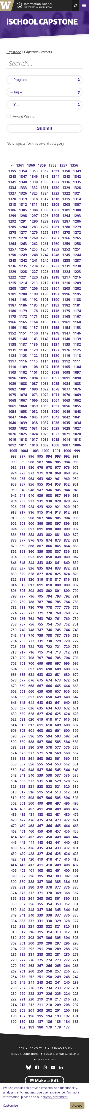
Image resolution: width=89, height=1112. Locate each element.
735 (75, 635)
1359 (42, 165)
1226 (44, 271)
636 (31, 708)
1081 (23, 389)
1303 (44, 209)
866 (49, 545)
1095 (23, 377)
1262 (34, 243)
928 (67, 500)
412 (31, 864)
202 (49, 1010)
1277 (23, 232)
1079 (44, 389)
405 (22, 870)
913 (58, 512)
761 (58, 618)
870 (13, 545)
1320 (12, 198)
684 (31, 674)
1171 (34, 316)
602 (49, 730)
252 (31, 976)
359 (75, 898)
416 (67, 859)
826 (49, 573)
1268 (44, 237)
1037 (44, 422)
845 (22, 562)
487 (75, 808)
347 (40, 909)
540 (31, 775)
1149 (44, 333)
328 (67, 920)
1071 (55, 394)
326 (13, 926)
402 (49, 870)
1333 (23, 187)
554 (49, 764)
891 (40, 528)
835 (40, 568)
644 (31, 702)
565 (22, 758)
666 (49, 685)
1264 (12, 243)
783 (75, 601)
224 (67, 993)
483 (40, 814)
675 (40, 680)
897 (58, 523)
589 (22, 741)
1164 (34, 321)
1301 (66, 209)
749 (22, 629)
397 (22, 875)
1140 (66, 338)
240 (67, 982)
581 (22, 747)
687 (75, 668)
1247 (44, 254)
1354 (23, 170)
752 (67, 624)
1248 (34, 254)
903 (75, 517)
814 (13, 584)
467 (40, 825)
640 (67, 702)
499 (40, 803)
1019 (12, 439)
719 (75, 646)
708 (31, 657)
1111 (77, 361)
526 (13, 786)
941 (22, 495)
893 (22, 528)
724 (31, 646)
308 (31, 937)
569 (58, 752)
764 (31, 618)
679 (75, 674)
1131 (12, 349)
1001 (56, 450)
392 (67, 875)
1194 (12, 299)
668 (31, 685)
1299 (12, 215)
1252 (66, 249)
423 (75, 853)
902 (13, 523)
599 (75, 730)
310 (13, 937)
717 (22, 652)
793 (58, 596)
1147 (66, 333)
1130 (23, 349)
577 (58, 747)
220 (31, 999)
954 (49, 484)
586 (49, 741)
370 (49, 892)
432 (67, 847)
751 (75, 624)
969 (58, 472)
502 (13, 803)
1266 (66, 237)
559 (75, 758)
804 (31, 590)
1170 (44, 316)
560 (67, 758)
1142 (44, 338)
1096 (12, 377)
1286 (77, 221)
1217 (66, 277)
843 (40, 562)
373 (22, 892)
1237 (77, 260)
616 (67, 719)
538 (49, 775)
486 (13, 814)
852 (31, 556)
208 (67, 1004)
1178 (34, 310)
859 (40, 551)
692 (31, 668)
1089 (12, 383)
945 (58, 489)
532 (31, 780)
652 (31, 696)
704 (67, 657)
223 (75, 993)
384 (67, 881)
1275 (44, 232)
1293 (77, 215)
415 (75, 859)
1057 (55, 405)
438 (13, 847)
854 (13, 556)
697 (58, 663)
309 (22, 937)
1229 (12, 271)
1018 (23, 439)
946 (49, 489)
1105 (66, 366)
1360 (31, 165)
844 (31, 562)
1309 (55, 204)
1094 (34, 377)
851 (40, 556)
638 (13, 708)
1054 (12, 411)
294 (13, 948)
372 (31, 892)
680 (67, 674)
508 (31, 797)
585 (58, 741)
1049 (66, 411)
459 (40, 831)
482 (49, 814)
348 (31, 909)
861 (22, 551)
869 (22, 545)
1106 (55, 366)
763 (40, 618)
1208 (12, 288)
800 (67, 590)
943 (75, 489)
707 (40, 657)
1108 (34, 366)
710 (13, 657)
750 (13, 629)
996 (31, 456)
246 (13, 982)
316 (31, 931)
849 (58, 556)
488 (67, 808)
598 (13, 736)
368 (67, 892)
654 (13, 696)
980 (31, 467)
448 (67, 836)
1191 (44, 299)
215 (75, 999)
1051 (44, 411)
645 (22, 702)
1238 (66, 260)
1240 (44, 260)
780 (31, 607)
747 (40, 629)
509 (22, 797)
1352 (44, 170)
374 (13, 892)
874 (49, 540)
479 (75, 814)
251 (40, 976)
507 (40, 797)
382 (13, 887)
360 (67, 898)
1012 (12, 445)
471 (75, 819)
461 (22, 831)
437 (22, 847)
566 (13, 758)
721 (58, 646)
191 (75, 1015)
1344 (55, 176)
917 (22, 512)
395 (40, 875)
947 (40, 489)
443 (40, 842)
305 (58, 937)
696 (67, 663)
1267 (55, 237)
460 (31, 831)
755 (40, 624)
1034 (77, 422)
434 (49, 847)
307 (40, 937)
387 (40, 881)
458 (49, 831)
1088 (23, 383)
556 (31, 764)
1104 (77, 366)
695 (75, 663)
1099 (55, 372)
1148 (55, 333)
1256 (23, 249)
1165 (23, 321)
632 (67, 708)
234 (49, 987)
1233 (44, 265)
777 (58, 607)
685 (22, 674)
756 (31, 624)
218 (49, 999)
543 (75, 769)
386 (49, 881)
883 (40, 534)
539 (40, 775)
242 (49, 982)
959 (75, 478)
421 (22, 859)
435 (40, 847)
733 (22, 640)
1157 (34, 327)
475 (40, 819)
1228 (23, 271)
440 (67, 842)
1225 (55, 271)
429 (22, 853)
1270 (23, 237)
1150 (34, 333)
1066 (34, 400)
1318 (34, 198)
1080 (34, 389)
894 (13, 528)
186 (49, 1021)
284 (31, 954)
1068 (12, 400)
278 (13, 959)
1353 (34, 170)
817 (58, 579)
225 (58, 993)
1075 (12, 394)
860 (31, 551)
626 (49, 713)
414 (13, 864)
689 (58, 668)
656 (67, 691)
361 (58, 898)
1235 (23, 265)
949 (22, 489)
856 (67, 551)
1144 (23, 338)
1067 (23, 400)
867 (40, 545)
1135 (44, 344)
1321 (77, 193)
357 (22, 903)
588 (31, 741)
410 (49, 864)
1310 (44, 204)
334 (13, 920)
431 (75, 847)
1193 (23, 299)
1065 (44, 400)
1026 (12, 433)
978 (49, 467)
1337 (55, 181)
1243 (12, 260)
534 (13, 780)
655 (75, 691)
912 (67, 512)
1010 (34, 445)
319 (75, 926)
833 (58, 568)
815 (75, 579)
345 (58, 909)
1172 (23, 316)
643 (40, 702)
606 (13, 730)
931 (40, 500)
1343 (66, 176)
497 (58, 803)
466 (49, 825)
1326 (23, 193)
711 (75, 652)
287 (75, 948)
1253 (55, 249)
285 (22, 954)
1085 (55, 383)
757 (22, 624)
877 (22, 540)
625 (58, 713)
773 (22, 612)
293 (22, 948)
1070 (66, 394)
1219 (44, 277)
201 (58, 1010)
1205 (44, 288)
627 (40, 713)
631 (75, 708)
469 (22, 825)
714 (49, 652)
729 (58, 640)
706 (49, 657)
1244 (77, 254)
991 (75, 456)
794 (49, 596)
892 (31, 528)
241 (58, 982)
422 (13, 859)
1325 (34, 193)
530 (49, 780)
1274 (55, 232)
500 (31, 803)
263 (75, 965)
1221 (23, 277)
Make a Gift (46, 1080)
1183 (55, 305)
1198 (44, 293)
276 (31, 959)
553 (58, 764)
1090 (77, 377)
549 (22, 769)
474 (49, 819)
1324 (44, 193)
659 (40, 691)
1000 (67, 450)
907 (40, 517)
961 (58, 478)
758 (13, 624)
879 (75, 534)
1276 (34, 232)
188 (31, 1021)
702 (13, 663)
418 (49, 859)
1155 (55, 327)
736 (67, 635)
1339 (34, 181)
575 (75, 747)
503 (75, 797)
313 (58, 931)
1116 (23, 361)
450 (49, 836)
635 (40, 708)
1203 (66, 288)
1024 (34, 433)
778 (49, 607)
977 (58, 467)
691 (40, 668)
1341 (12, 181)
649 (58, 696)
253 (22, 976)
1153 (77, 327)
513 (58, 792)
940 (31, 495)
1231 (66, 265)
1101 (34, 372)
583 (75, 741)
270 (13, 965)
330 (49, 920)
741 (22, 635)
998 (13, 456)
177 (67, 1027)
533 (22, 780)
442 (49, 842)
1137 (23, 344)
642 (49, 702)
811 (40, 584)
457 (58, 831)
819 (40, 579)
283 (40, 954)
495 (75, 803)
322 (49, 926)
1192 (34, 299)
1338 (44, 181)
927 (75, 500)
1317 (44, 198)
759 (75, 618)
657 (58, 691)
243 (40, 982)
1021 (66, 433)
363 (40, 898)
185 (58, 1021)
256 (67, 971)
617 (58, 719)
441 (58, 842)
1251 (77, 249)
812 (31, 584)
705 (58, 657)
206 (13, 1010)
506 (49, 797)
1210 (66, 282)
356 (31, 903)
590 (13, 741)
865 (58, 545)
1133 (66, 344)
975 (75, 467)
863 (75, 545)
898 (49, 523)
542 (13, 775)
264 (67, 965)
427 (40, 853)
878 (13, 540)
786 (49, 601)
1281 (55, 226)
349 (22, 909)
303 (75, 937)
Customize (10, 1105)
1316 (55, 198)
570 (49, 752)
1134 (55, 344)
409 (58, 864)
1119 (66, 355)
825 (58, 573)
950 (13, 489)
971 (40, 472)
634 (49, 708)
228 (31, 993)
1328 (77, 187)
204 (31, 1010)
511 (75, 792)
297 (58, 943)
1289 (44, 221)
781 (22, 607)
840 (67, 562)
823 (75, 573)
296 (67, 943)
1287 (66, 221)
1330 (55, 187)
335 (75, 915)
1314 (77, 198)
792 (67, 596)
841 (58, 562)
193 (58, 1015)
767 (75, 612)
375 (75, 887)
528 (67, 780)
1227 (34, 271)
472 (67, 819)
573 (22, 752)
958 (13, 484)
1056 (66, 405)
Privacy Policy (62, 1048)
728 (67, 640)
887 (75, 528)
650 (49, 696)
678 (13, 680)
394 (49, 875)
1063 (66, 400)
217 (58, 999)
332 (31, 920)
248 (67, 976)
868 (31, 545)
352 (67, 903)
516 (31, 792)
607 (75, 724)
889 (58, 528)
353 (58, 903)
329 (58, 920)
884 (31, 534)
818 (49, 579)
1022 (55, 433)
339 (40, 915)
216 (67, 999)
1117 (12, 361)
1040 (12, 422)
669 (22, 685)
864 (67, 545)
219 (40, 999)
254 (13, 976)
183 (75, 1021)
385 (58, 881)
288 (67, 948)
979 (40, 467)
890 (49, 528)
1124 (12, 355)
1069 (77, 394)
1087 (34, 383)
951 (75, 484)
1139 (77, 338)
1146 (77, 333)
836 (31, 568)
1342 (77, 176)
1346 (34, 176)
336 (67, 915)
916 (31, 512)
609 (58, 724)
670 (13, 685)
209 (58, 1004)
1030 (44, 428)
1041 (77, 417)
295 (75, 943)
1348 (12, 176)
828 (31, 573)
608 (67, 724)
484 (31, 814)
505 (58, 797)
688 (67, 668)
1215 (12, 282)
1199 (34, 293)
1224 (66, 271)
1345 (44, 176)
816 (67, 579)
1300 (77, 209)
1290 (34, 221)
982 (13, 467)
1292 (12, 221)
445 (22, 842)
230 (13, 993)
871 (75, 540)
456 (67, 831)
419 (40, 859)
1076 (77, 389)
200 (67, 1010)
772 (31, 612)
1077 (66, 389)
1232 (55, 265)
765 (22, 618)
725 (22, 646)
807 (75, 584)
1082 (12, 389)
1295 (55, 215)
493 (22, 808)
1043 (55, 417)
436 (31, 847)
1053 (23, 411)
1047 (12, 417)
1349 (77, 170)
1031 (34, 428)
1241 (34, 260)
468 (31, 825)
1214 (23, 282)
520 (67, 786)
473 (58, 819)
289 (58, 948)
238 (13, 987)
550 (13, 769)
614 (13, 724)
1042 (66, 417)
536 (67, 775)
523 (40, 786)
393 (58, 875)
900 (31, 523)
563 (40, 758)
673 (58, 680)
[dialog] (44, 1097)
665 (58, 685)
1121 (44, 355)
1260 (55, 243)
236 (31, 987)
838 (13, 568)
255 (75, 971)
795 (40, 596)
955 (40, 484)
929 (58, 500)
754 (49, 624)
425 (58, 853)
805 (22, 590)
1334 (12, 187)
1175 (66, 310)
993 (58, 456)
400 (67, 870)
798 (13, 596)
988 (31, 461)
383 (75, 881)
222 (13, 999)
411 (40, 864)
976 (67, 467)
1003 (35, 450)
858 (49, 551)
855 (75, 551)
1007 (66, 445)
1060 (23, 405)
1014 (66, 439)
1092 (55, 377)
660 (31, 691)
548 (31, 769)
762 (49, 618)
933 (22, 500)
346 (49, 909)
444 (31, 842)
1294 (66, 215)
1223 (77, 271)
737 (58, 635)
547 (40, 769)
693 (22, 668)
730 (49, 640)
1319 (23, 198)
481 (58, 814)
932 (31, 500)
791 (75, 596)
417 (58, 859)
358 (13, 903)
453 (22, 836)
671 (75, 680)
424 (67, 853)
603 (40, 730)
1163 (44, 321)
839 (75, 562)
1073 (34, 394)
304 (67, 937)
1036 (55, 422)
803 (40, 590)
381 (22, 887)
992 (67, 456)
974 (13, 472)
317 (22, 931)
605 (22, 730)
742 (13, 635)
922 (49, 506)
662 (13, 691)
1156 (44, 327)
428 (31, 853)
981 (22, 467)
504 (67, 797)
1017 (34, 439)
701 (22, 663)
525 (22, 786)
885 (22, 534)
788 (31, 601)
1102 (23, 372)
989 (22, 461)
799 (75, 590)
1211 (55, 282)
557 (22, 764)
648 (67, 696)
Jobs (21, 1048)
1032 (23, 428)
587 (40, 741)
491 (40, 808)
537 (58, 775)
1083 (77, 383)
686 (13, 674)
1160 (77, 321)
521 (58, 786)
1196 (66, 293)
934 (13, 500)
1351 (55, 170)
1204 (55, 288)
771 (40, 612)
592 (67, 736)
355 (40, 903)
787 (40, 601)
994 (49, 456)
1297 (34, 215)
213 (22, 1004)
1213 (34, 282)
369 (58, 892)
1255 (34, 249)
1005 (13, 450)
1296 (44, 215)
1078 (55, 389)
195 (40, 1015)
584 (67, 741)
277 (22, 959)
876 (31, 540)
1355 (12, 170)
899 (40, 523)
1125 (77, 349)
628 (31, 713)
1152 (12, 333)
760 (67, 618)
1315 (66, 198)
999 (77, 450)
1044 (44, 417)
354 (49, 903)
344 (67, 909)
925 (22, 506)
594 (49, 736)
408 (67, 864)
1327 (12, 193)
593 (58, 736)
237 (22, 987)
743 (75, 629)
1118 (77, 355)
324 (31, 926)
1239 (55, 260)
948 (31, 489)
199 (75, 1010)
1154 (66, 327)
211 (40, 1004)
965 (22, 478)
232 (67, 987)
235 (40, 987)
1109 (23, 366)
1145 (12, 338)
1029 (55, 428)
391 (75, 875)
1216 (77, 277)
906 (49, 517)
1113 (55, 361)
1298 (23, 215)
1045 (34, 417)
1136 (34, 344)
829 (22, 573)
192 (67, 1015)
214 (13, 1004)
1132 (77, 344)
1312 (23, 204)
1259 (66, 243)
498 (49, 803)
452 (31, 836)
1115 (34, 361)
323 (40, 926)
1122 (34, 355)
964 (31, 478)
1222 (12, 277)
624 (67, 713)
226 (49, 993)
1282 (44, 226)
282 (49, 954)
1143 (34, 338)
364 (31, 898)
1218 (55, 277)
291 (40, 948)
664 (67, 685)
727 (75, 640)
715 (40, 652)
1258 (77, 243)
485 (22, 814)
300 (31, 943)
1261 (44, 243)
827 (40, 573)
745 (58, 629)
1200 (23, 293)
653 (22, 696)
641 (58, 702)
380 (31, 887)
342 (13, 915)
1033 (12, 428)
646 (13, 702)
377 (58, 887)
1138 (12, 344)
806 (13, 590)
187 (40, 1021)
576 (67, 747)
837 (22, 568)
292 (31, 948)
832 (67, 568)
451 (40, 836)
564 (31, 758)
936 (67, 495)
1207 (23, 288)
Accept (77, 1105)
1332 (34, 187)
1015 (55, 439)
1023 (44, 433)
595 (40, 736)
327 (75, 920)
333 (22, 920)
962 (49, 478)
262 (13, 971)
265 (58, 965)
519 (75, 786)
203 (40, 1010)
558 (13, 764)
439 (75, 842)
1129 (34, 349)
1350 (66, 170)
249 (58, 976)
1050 (55, 411)
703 (75, 657)
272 (67, 959)
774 (13, 612)
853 (22, 556)
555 (40, 764)
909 (22, 517)
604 (31, 730)
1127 (55, 349)
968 (67, 472)
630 (13, 713)
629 (22, 713)
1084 (66, 383)
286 (13, 954)
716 (31, 652)
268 (31, 965)
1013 (77, 439)
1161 (66, 321)
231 (75, 987)
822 (13, 579)
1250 (12, 254)
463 (75, 825)
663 (75, 685)
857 (58, 551)
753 (58, 624)
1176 (55, 310)
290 (49, 948)
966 (13, 478)
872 (67, 540)
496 (67, 803)
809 (58, 584)
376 (67, 887)
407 (75, 864)
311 (75, 931)
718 (13, 652)
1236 (12, 265)
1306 (12, 209)
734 (13, 640)
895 (75, 523)
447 (75, 836)
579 (40, 747)
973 (22, 472)
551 (75, 764)
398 (13, 875)
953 (58, 484)
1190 (55, 299)
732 (31, 640)
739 (40, 635)
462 (13, 831)
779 (40, 607)
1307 (77, 204)
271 (75, 959)
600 (67, 730)
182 (22, 1027)
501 (22, 803)
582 (13, 747)
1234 (34, 265)
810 (49, 584)
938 (49, 495)
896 (67, 523)
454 (13, 836)
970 (49, 472)
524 (31, 786)
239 (75, 982)
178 (58, 1027)
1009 (44, 445)
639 (75, 702)
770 (49, 612)
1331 (44, 187)
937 (58, 495)
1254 (44, 249)
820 (31, 579)
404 (31, 870)
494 (13, 808)
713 (58, 652)
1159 (12, 327)
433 (58, 847)
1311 (34, 204)
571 (40, 752)
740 (31, 635)
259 (40, 971)
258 (49, 971)
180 (40, 1027)
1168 (66, 316)
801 (58, 590)
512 (67, 792)
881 (58, 534)
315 (40, 931)
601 (58, 730)
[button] (75, 5)
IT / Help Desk (47, 1059)
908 (31, 517)
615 (75, 719)
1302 (55, 209)
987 (40, 461)
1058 (44, 405)
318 (13, 931)
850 (49, 556)
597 (22, 736)
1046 (23, 417)
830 (13, 573)
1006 (77, 445)
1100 (44, 372)
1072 (44, 394)
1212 (44, 282)
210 (49, 1004)
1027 (77, 428)
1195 (77, 293)
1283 (34, 226)
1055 (77, 405)
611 (40, 724)
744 (67, 629)
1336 (66, 181)
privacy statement (55, 1097)
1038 (34, 422)
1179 (23, 310)
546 (49, 769)
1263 (23, 243)
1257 (12, 249)
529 (58, 780)
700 (31, 663)
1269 (34, 237)
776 (67, 607)
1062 (77, 400)
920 (67, 506)
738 (49, 635)
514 (49, 792)
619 (40, 719)
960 (67, 478)
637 (22, 708)
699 (40, 663)
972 (31, 472)
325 (22, 926)
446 (13, 842)
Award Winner (24, 116)
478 (13, 819)
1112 (66, 361)
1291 (23, 221)
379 (40, 887)
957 (22, 484)
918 (13, 512)
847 (75, 556)
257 (58, 971)
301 (22, 943)
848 (67, 556)
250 (49, 976)
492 (31, 808)
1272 (77, 232)
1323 (55, 193)
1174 (77, 310)
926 (13, 506)
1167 (77, 316)
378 (49, 887)
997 (22, 456)
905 (58, 517)
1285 (12, 226)
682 (49, 674)
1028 (66, 428)
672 (67, 680)
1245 (66, 254)
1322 (66, 193)
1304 (34, 209)
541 (22, 775)
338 (49, 915)
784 (67, 601)
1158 (23, 327)
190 (13, 1021)
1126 (66, 349)
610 (49, 724)
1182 (66, 305)
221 (22, 999)
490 (49, 808)
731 (40, 640)
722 (49, 646)
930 (49, 500)
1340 (23, 181)
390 (13, 881)
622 (13, 719)
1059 (34, 405)
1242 (23, 260)
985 (58, 461)
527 (75, 780)
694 (13, 668)
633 (58, 708)
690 (49, 668)
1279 (77, 226)
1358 (52, 165)
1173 (12, 316)
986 (49, 461)
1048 (77, 411)
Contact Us (38, 1048)
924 (31, 506)
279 (75, 954)
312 (67, 931)
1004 (24, 450)
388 (31, 881)
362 (49, 898)
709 (22, 657)
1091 (66, 377)
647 (75, 696)
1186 (23, 305)
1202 (77, 288)
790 (13, 601)
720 (67, 646)
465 (58, 825)
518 (13, 792)
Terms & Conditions (24, 1053)
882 (49, 534)
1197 (55, 293)
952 (67, 484)
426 (49, 853)
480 (67, 814)
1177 (44, 310)
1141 (55, 338)
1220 (34, 277)
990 (13, 461)
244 (31, 982)
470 (13, 825)
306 (49, 937)
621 (22, 719)
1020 (77, 433)
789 (22, 601)
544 (67, 769)
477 (22, 819)
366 (13, 898)
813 (22, 584)
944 (67, 489)
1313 (12, 204)
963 (40, 478)
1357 (63, 165)
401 (58, 870)
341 (22, 915)
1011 (23, 445)
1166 (12, 321)
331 (40, 920)
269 (22, 965)
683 (40, 674)
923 (40, 506)
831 (75, 568)
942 (13, 495)
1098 (66, 372)
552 (67, 764)
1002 (45, 450)
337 (58, 915)
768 (67, 612)
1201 (12, 293)
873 (58, 540)
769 (58, 612)
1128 (44, 349)
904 (67, 517)
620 (31, 719)
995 (40, 456)
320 (67, 926)
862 (13, 551)
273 (58, 959)
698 (49, 663)
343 (75, 909)
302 (13, 943)
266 (49, 965)
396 (31, 875)
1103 (12, 372)
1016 (44, 439)
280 (67, 954)
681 (58, 674)
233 (58, 987)
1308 (66, 204)
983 (75, 461)
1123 (23, 355)
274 (49, 959)
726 (13, 646)
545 (58, 769)
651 (40, 696)
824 (67, 573)
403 (40, 870)
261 (22, 971)
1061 (12, 405)
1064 (55, 400)
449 (58, 836)
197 (22, 1015)
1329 (66, 187)
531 (40, 780)
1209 (77, 282)
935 (75, 495)
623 (75, 713)
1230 (77, 265)
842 (49, 562)
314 (49, 931)
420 (31, 859)
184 (67, 1021)
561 (58, 758)
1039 (23, 422)
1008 (55, 445)
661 (22, 691)
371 (40, 892)
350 (13, 909)
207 (75, 1004)
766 (13, 618)
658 (49, 691)
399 (75, 870)
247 (75, 976)
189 (22, 1021)
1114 (44, 361)
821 (22, 579)
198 (13, 1015)
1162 (55, 321)
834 (49, 568)
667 (40, 685)
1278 (12, 232)
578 (49, 747)
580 (31, 747)
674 (49, 680)
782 (13, 607)
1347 (23, 176)
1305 (23, 209)
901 (22, 523)
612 (31, 724)
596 (31, 736)
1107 (44, 366)
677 (22, 680)
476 (31, 819)
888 (67, 528)
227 (40, 993)
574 (13, 752)
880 (67, 534)
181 (31, 1027)
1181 (77, 305)
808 (67, 584)
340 (31, 915)
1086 (44, 383)
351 (75, 903)
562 (49, 758)
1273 (66, 232)
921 (58, 506)
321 (58, 926)
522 (49, 786)
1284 (23, 226)
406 (13, 870)
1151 (23, 333)
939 (40, 495)
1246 (55, 254)
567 (75, 752)
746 (49, 629)
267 (40, 965)
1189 (66, 299)
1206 (34, 288)
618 (49, 719)
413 (22, 864)
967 (75, 472)
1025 (23, 433)
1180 (12, 310)
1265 (77, 237)
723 (40, 646)
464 (67, 825)
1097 (77, 372)
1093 (44, 377)
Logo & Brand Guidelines (61, 1053)
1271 (12, 237)
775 (75, 607)
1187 (12, 305)
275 (40, 959)
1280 (66, 226)
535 (75, 775)
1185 (34, 305)
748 (31, 629)
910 (13, 517)
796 (31, 596)
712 (67, 652)
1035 (66, 422)
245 (22, 982)
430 (13, 853)
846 (13, 562)
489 (58, 808)
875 (40, 540)
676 (31, 680)
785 (58, 601)
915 (40, 512)
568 (67, 752)
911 (75, 512)
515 (40, 792)
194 (49, 1015)
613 (22, 724)
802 (49, 590)
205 (22, 1010)
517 (22, 792)
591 (75, 736)
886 (13, 534)
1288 (55, 221)
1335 (77, 181)
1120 (55, 355)
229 (22, 993)
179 (49, 1027)
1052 (34, 411)
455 (75, 831)
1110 (12, 366)
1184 (44, 305)
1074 (23, 394)
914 (49, 512)
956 (31, 484)
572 (31, 752)
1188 (77, 299)
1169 (55, 316)
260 (31, 971)
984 (67, 461)
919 (75, 506)
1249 (23, 254)
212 (31, 1004)
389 (22, 881)
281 (58, 954)
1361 (20, 165)
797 (22, 596)
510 (13, 797)
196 (31, 1015)
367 (75, 892)
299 (40, 943)
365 (22, 898)
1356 (74, 165)
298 (49, 943)
